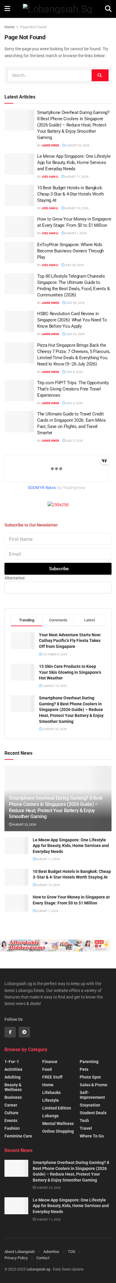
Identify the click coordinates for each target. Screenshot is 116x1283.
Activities (13, 1069)
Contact (42, 1258)
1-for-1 (11, 1061)
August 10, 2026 (76, 208)
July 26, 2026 (75, 302)
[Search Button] (100, 75)
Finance (49, 1061)
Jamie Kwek (50, 145)
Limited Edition (56, 1108)
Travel (86, 1128)
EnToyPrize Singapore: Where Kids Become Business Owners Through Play (70, 251)
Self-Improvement (92, 1095)
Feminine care (18, 1136)
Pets (84, 1069)
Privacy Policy (16, 1258)
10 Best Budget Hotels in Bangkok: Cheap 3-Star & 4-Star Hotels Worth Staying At (70, 194)
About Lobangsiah (19, 1251)
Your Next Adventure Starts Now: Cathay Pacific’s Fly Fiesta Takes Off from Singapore (70, 640)
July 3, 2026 (74, 403)
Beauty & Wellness (13, 1087)
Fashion (12, 1128)
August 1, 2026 (75, 233)
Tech (84, 1120)
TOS (71, 1251)
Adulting (12, 1077)
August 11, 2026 (76, 176)
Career (10, 1105)
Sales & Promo (93, 1084)
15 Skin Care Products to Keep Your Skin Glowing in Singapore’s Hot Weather (70, 672)
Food (47, 1069)
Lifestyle (50, 1100)
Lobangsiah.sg (38, 1269)
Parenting (89, 1061)
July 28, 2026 (74, 265)
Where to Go (92, 1136)
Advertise (51, 1251)
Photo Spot (90, 1077)
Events (10, 1120)
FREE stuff (52, 1077)
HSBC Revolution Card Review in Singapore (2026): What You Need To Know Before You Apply (72, 320)
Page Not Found (33, 27)
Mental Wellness (58, 1123)
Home (9, 27)
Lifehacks (51, 1092)
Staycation (90, 1105)
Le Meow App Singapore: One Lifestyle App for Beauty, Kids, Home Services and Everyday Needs (73, 162)
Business (13, 1097)
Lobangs (50, 1115)
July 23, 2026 (75, 334)
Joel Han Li (49, 176)
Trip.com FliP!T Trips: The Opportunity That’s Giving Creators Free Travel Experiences (73, 389)
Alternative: (14, 578)
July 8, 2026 (74, 372)
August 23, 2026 (77, 145)
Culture (11, 1112)
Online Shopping (58, 1131)
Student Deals (93, 1112)
